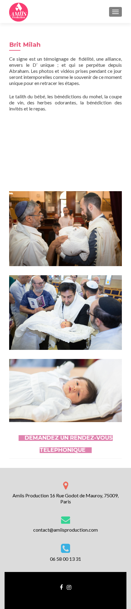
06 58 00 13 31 (65, 559)
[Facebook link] (61, 586)
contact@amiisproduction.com (65, 530)
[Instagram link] (69, 586)
